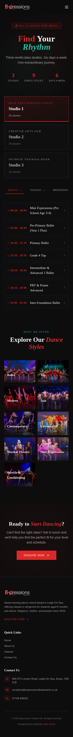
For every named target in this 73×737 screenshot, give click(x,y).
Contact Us (10, 657)
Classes (8, 651)
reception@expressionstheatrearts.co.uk (34, 689)
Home (7, 640)
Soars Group (49, 724)
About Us (9, 646)
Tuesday (37, 190)
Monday (15, 190)
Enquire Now (34, 555)
